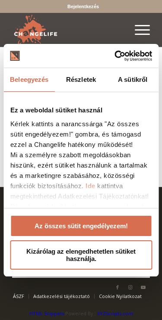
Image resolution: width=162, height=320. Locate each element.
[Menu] (138, 29)
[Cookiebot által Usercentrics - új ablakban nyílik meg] (115, 56)
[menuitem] (83, 6)
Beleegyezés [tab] (29, 79)
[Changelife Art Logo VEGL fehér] (67, 29)
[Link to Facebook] (117, 287)
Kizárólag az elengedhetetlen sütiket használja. (81, 255)
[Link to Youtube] (143, 287)
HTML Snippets (46, 313)
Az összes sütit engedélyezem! (81, 226)
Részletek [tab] (81, 79)
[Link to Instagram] (130, 287)
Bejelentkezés (83, 6)
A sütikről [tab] (132, 79)
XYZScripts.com (115, 313)
